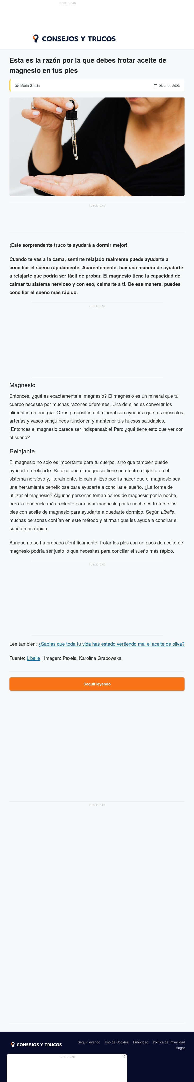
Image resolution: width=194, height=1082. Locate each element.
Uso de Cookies (116, 1042)
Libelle (33, 657)
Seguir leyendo (97, 684)
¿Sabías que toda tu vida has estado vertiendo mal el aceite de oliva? (111, 643)
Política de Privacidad (169, 1042)
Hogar (180, 1047)
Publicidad (140, 1042)
